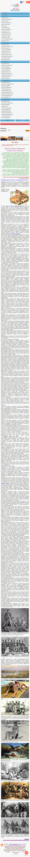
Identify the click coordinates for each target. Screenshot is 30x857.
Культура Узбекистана (6, 76)
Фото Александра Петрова (7, 39)
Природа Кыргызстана (6, 53)
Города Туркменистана (6, 89)
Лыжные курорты (5, 21)
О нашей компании (5, 27)
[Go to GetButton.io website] (26, 855)
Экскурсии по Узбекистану (6, 65)
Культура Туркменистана (6, 95)
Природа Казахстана (5, 32)
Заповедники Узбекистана (6, 75)
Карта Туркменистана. (6, 97)
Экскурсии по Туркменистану (7, 84)
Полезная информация (6, 29)
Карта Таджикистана (5, 117)
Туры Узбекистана (5, 63)
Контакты (15, 123)
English (7, 120)
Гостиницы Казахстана (6, 22)
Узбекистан (5, 61)
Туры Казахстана (5, 17)
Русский (22, 120)
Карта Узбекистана (5, 78)
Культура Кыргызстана (6, 57)
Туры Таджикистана (5, 101)
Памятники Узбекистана (6, 73)
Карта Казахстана (5, 40)
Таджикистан (6, 99)
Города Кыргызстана (5, 51)
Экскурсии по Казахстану (6, 19)
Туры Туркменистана (5, 82)
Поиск (9, 130)
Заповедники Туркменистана (7, 93)
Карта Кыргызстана (5, 59)
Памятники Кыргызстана (6, 54)
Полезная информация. (6, 49)
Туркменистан (6, 80)
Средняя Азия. (4, 106)
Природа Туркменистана (6, 90)
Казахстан (5, 15)
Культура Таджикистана (6, 116)
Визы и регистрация (5, 24)
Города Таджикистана (5, 109)
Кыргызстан (5, 42)
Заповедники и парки (5, 35)
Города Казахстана (5, 30)
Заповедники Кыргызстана (7, 56)
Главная (5, 13)
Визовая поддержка (5, 48)
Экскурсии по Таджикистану (7, 102)
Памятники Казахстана (6, 34)
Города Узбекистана (5, 70)
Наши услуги (4, 26)
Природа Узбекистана (6, 71)
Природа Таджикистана (6, 111)
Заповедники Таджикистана (7, 114)
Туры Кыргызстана (5, 44)
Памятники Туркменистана (7, 92)
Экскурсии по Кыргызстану (7, 46)
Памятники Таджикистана (6, 112)
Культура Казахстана (5, 37)
